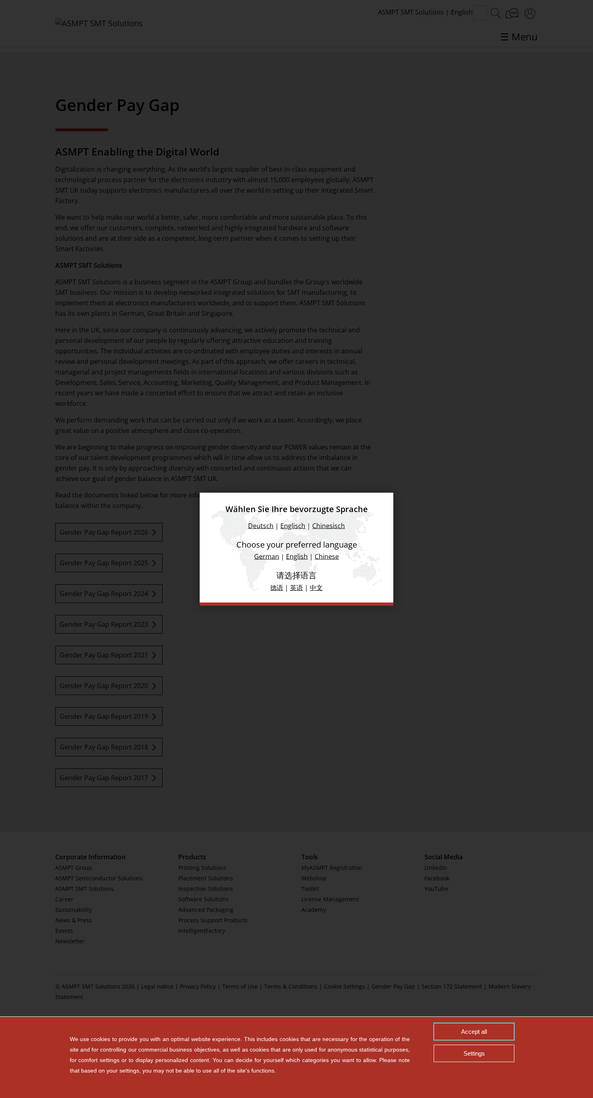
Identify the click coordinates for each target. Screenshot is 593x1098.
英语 (296, 587)
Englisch (292, 525)
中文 (316, 587)
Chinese (327, 556)
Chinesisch (328, 525)
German (266, 556)
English (297, 556)
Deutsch (261, 525)
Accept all (474, 1031)
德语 (276, 587)
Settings (474, 1053)
